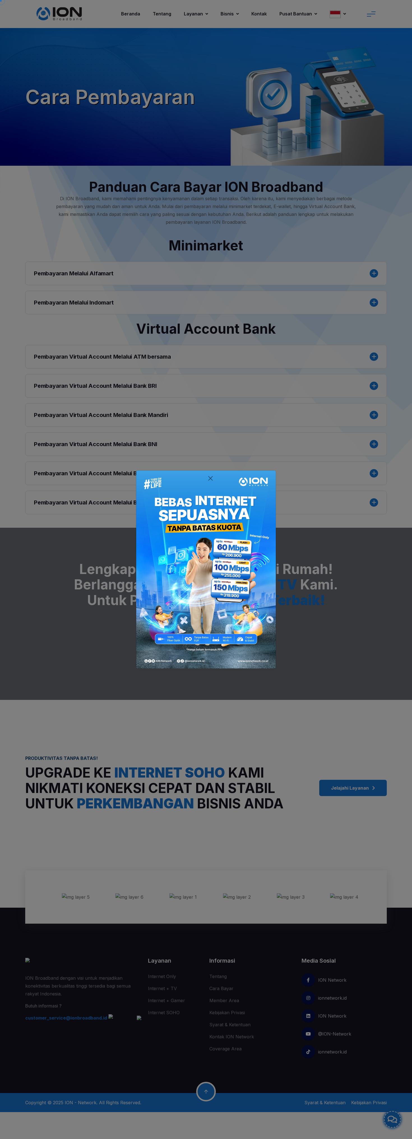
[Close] (210, 478)
